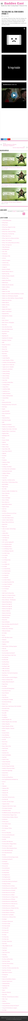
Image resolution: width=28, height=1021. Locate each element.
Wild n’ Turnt (4, 999)
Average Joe (4, 267)
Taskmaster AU (5, 790)
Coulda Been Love (6, 391)
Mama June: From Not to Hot (7, 597)
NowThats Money (5, 661)
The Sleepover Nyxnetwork (7, 921)
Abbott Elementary (6, 247)
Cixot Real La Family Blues (7, 382)
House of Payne (5, 495)
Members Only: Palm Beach (7, 628)
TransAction (4, 948)
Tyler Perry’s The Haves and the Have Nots (10, 967)
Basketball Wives (5, 313)
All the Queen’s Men (6, 256)
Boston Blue (4, 346)
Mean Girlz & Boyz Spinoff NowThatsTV (10, 624)
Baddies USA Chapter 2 (6, 309)
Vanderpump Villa (5, 985)
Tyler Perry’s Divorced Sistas (7, 963)
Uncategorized (5, 974)
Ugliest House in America (7, 972)
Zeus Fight (4, 1010)
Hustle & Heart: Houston (7, 504)
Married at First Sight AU (7, 604)
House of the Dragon (6, 497)
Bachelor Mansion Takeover (7, 271)
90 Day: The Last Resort (7, 240)
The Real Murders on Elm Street (8, 912)
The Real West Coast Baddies (8, 914)
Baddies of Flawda (5, 304)
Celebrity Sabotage (6, 373)
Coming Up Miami (6, 384)
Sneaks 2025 (4, 750)
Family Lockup (5, 444)
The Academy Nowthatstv (7, 808)
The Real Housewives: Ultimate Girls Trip (10, 908)
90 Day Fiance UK (5, 229)
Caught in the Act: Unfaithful (8, 366)
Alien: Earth (4, 251)
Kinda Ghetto (4, 524)
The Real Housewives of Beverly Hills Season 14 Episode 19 (9, 144)
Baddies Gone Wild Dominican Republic (10, 295)
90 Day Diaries (5, 222)
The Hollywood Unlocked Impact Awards (10, 857)
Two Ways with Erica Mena (7, 959)
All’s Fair (4, 258)
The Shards (4, 919)
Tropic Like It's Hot (6, 952)
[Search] (24, 214)
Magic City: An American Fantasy (8, 595)
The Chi (3, 830)
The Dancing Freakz (6, 837)
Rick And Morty (5, 710)
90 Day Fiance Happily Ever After (8, 227)
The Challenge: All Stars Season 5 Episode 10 (12, 184)
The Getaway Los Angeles (7, 845)
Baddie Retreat (5, 282)
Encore (3, 437)
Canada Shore (5, 355)
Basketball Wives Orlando (7, 315)
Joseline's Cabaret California (7, 519)
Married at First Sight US (7, 608)
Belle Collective (5, 320)
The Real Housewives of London (8, 892)
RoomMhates (4, 717)
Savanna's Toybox (5, 732)
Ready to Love (5, 704)
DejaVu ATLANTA (5, 411)
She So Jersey (4, 741)
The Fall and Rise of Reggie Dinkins (9, 843)
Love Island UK (5, 575)
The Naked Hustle (5, 872)
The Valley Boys (5, 936)
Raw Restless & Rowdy (6, 701)
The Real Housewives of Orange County (10, 897)
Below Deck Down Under (7, 326)
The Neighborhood (6, 874)
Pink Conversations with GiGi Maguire (9, 677)
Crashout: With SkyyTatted (7, 395)
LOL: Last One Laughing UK (7, 542)
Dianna (3, 415)
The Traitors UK (5, 930)
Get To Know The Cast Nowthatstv (9, 468)
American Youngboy (6, 260)
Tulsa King (4, 954)
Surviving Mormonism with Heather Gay (10, 779)
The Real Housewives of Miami (8, 894)
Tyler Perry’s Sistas (5, 965)
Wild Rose (4, 1001)
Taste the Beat (5, 794)
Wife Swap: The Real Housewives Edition (10, 996)
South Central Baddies (6, 755)
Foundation (4, 460)
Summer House (5, 772)
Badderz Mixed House (6, 280)
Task (3, 783)
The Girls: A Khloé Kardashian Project (9, 848)
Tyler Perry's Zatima (6, 961)
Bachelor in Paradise (6, 269)
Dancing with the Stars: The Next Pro (9, 404)
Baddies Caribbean (6, 287)
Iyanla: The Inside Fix (6, 515)
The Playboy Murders (6, 883)
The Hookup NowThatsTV (7, 859)
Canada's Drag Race (6, 358)
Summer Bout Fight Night (7, 770)
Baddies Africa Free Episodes (7, 284)
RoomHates (4, 715)
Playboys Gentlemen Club (7, 679)
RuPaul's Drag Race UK (6, 719)
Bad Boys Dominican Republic (8, 275)
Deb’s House (4, 406)
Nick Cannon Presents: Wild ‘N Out (9, 655)
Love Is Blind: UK (5, 564)
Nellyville (4, 648)
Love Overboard (5, 588)
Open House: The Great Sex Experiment (10, 672)
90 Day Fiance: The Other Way (8, 233)
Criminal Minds (5, 397)
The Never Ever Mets (6, 879)
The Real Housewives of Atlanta (8, 885)
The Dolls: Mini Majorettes (7, 841)
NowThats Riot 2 (5, 664)
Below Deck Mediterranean (7, 329)
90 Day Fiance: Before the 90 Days (9, 231)
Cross (3, 400)
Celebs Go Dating (5, 375)
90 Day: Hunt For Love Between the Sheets (10, 238)
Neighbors (4, 644)
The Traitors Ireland (6, 925)
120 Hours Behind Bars (6, 220)
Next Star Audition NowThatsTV (8, 653)
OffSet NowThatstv (6, 668)
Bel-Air (3, 318)
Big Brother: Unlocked (6, 340)
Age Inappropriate (5, 249)
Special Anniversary (6, 763)
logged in (14, 211)
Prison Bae (4, 695)
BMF (3, 342)
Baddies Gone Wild (6, 291)
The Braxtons (4, 819)
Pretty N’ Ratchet (5, 692)
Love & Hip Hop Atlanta (7, 544)
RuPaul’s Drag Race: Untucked (8, 728)
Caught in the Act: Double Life (8, 364)
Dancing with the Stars (6, 402)
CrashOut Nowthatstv (6, 393)
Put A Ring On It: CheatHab (7, 699)
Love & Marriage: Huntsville (7, 550)
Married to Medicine (6, 610)
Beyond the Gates (5, 331)
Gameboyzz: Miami (6, 462)
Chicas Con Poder (5, 377)
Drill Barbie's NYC (5, 435)
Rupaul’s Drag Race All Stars (7, 726)
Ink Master (4, 511)
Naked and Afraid (5, 641)
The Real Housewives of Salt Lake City (9, 903)
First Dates (4, 455)
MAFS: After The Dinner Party (8, 593)
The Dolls (4, 839)
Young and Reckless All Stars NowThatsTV (10, 1005)
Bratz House (4, 353)
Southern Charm (5, 759)
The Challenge (5, 826)
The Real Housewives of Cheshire (8, 890)
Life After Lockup (5, 535)
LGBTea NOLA (5, 533)
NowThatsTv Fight (6, 666)
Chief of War (4, 380)
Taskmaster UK (5, 792)
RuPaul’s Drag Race (6, 724)
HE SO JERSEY (5, 484)
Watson (3, 990)
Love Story (4, 590)
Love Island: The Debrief (7, 584)
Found (3, 457)
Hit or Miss (4, 488)
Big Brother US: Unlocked (7, 338)
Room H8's (4, 712)
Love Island (4, 566)
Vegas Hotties (5, 987)
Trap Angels (4, 950)
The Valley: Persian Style (7, 941)
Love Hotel (4, 562)
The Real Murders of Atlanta (7, 910)
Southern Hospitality (6, 761)
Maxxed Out (4, 619)
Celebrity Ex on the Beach (7, 369)
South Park (4, 757)
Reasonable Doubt (5, 708)
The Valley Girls (5, 939)
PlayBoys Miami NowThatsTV (8, 681)
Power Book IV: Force (6, 690)
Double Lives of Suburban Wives (8, 426)
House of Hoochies (6, 493)
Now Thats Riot (5, 657)
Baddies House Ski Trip (6, 300)
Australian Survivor (6, 264)
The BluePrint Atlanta (6, 810)
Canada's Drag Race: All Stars (8, 360)
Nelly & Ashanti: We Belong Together (9, 646)
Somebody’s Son (5, 752)
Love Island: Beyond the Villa (8, 582)
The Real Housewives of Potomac (8, 899)
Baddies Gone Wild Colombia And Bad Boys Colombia (13, 293)
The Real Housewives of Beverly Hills (9, 888)
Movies (3, 635)
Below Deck (4, 324)
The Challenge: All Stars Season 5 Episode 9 (11, 202)
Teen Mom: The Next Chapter (8, 801)
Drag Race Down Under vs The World (9, 429)
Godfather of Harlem (6, 473)
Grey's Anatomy (5, 475)
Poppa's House (5, 684)
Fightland (4, 453)
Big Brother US (5, 335)
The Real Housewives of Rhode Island (9, 901)
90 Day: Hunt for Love (6, 236)
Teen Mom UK (5, 799)
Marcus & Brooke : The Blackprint (9, 599)
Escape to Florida (5, 440)
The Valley (4, 934)
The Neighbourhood (6, 877)
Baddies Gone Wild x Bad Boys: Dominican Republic (12, 298)
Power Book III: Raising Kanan (8, 688)
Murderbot (4, 639)
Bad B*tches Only (5, 273)
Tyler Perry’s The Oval (6, 970)
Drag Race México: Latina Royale (9, 431)
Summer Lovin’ (5, 775)
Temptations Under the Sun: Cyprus (9, 806)
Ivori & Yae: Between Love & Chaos (9, 513)
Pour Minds (4, 686)
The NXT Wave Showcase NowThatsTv (9, 881)
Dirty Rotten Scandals (6, 420)
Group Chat (4, 477)
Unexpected (4, 976)
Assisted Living (5, 262)
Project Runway (5, 697)
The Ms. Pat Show (5, 870)
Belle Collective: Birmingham (8, 322)
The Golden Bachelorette (7, 852)
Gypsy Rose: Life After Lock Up (8, 480)
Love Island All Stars (6, 568)
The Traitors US (5, 932)
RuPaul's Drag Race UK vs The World (9, 721)
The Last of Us (5, 865)
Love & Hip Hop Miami (6, 546)
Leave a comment (6, 16)
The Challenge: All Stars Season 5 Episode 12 (12, 167)
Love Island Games (6, 573)
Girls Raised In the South (7, 471)
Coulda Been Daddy (6, 389)
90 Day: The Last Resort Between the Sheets (10, 242)
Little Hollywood (5, 537)
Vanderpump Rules (6, 983)
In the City (4, 508)
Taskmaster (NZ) (5, 788)
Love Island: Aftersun (6, 579)
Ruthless (4, 730)
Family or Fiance (5, 446)
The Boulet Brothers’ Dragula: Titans (9, 814)
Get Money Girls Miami (6, 466)
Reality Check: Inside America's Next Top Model (11, 706)
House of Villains (5, 499)
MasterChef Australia (6, 615)
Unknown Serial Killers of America (9, 979)
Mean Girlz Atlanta (6, 626)
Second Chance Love (6, 737)
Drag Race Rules (5, 433)
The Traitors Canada (6, 923)
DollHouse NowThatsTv (7, 424)
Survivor (4, 781)
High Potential (5, 486)
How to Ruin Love (5, 502)
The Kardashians (5, 863)
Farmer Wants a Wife (6, 448)
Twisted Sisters (5, 956)
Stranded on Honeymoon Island (8, 768)
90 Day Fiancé (5, 224)
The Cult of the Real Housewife (8, 834)
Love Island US (5, 577)
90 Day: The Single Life (7, 244)
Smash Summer (5, 748)
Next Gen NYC (5, 650)
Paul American (5, 675)
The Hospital (4, 861)
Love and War (5, 555)
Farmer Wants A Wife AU (7, 451)
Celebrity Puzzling (6, 371)
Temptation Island (5, 803)
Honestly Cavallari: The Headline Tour (9, 491)
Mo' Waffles (4, 633)
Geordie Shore (5, 464)
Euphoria (4, 442)
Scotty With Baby (5, 735)
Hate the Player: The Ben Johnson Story (10, 482)
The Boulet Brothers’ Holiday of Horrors (10, 817)
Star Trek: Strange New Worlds (8, 766)
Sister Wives (4, 743)
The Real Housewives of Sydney (8, 905)
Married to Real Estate (6, 613)
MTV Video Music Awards (7, 637)
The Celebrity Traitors (6, 823)
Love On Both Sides (6, 586)
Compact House (5, 386)
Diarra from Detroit (6, 417)
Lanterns (4, 531)
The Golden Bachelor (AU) (7, 850)
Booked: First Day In (6, 344)
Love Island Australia (6, 570)
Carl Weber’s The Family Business (8, 362)
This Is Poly (4, 943)
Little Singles (4, 539)
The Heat (4, 854)
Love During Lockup (6, 559)
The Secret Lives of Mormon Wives (9, 916)
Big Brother (4, 333)
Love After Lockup (6, 553)
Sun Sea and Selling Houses (7, 777)
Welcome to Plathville (6, 992)
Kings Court (4, 526)
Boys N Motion (5, 351)
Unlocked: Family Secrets (7, 981)
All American (4, 253)
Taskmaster (4, 786)
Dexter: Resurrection (6, 413)
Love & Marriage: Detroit (7, 548)
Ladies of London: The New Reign (9, 528)
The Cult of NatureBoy (6, 832)
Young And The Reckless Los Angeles (9, 1007)
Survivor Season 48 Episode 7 (19, 147)
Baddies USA (4, 307)
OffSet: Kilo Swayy (6, 670)
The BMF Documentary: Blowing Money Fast (11, 812)
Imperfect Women (5, 506)
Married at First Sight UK (7, 606)
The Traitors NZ (5, 928)
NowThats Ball (5, 659)
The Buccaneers (5, 821)
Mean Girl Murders (6, 621)
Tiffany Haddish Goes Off (7, 945)
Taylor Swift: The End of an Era (8, 797)
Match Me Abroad (5, 617)
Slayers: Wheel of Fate (6, 746)
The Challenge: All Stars (7, 828)
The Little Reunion (6, 868)
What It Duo (4, 994)
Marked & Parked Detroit (7, 602)
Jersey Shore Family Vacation (8, 517)
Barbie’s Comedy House (7, 311)
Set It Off (4, 739)
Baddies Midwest (5, 302)
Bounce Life (4, 349)
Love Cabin (4, 557)
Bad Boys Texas (5, 278)
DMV (3, 422)
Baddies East (14, 3)
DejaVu (3, 409)
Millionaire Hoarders (6, 630)
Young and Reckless (6, 1003)
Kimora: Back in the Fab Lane (8, 522)
